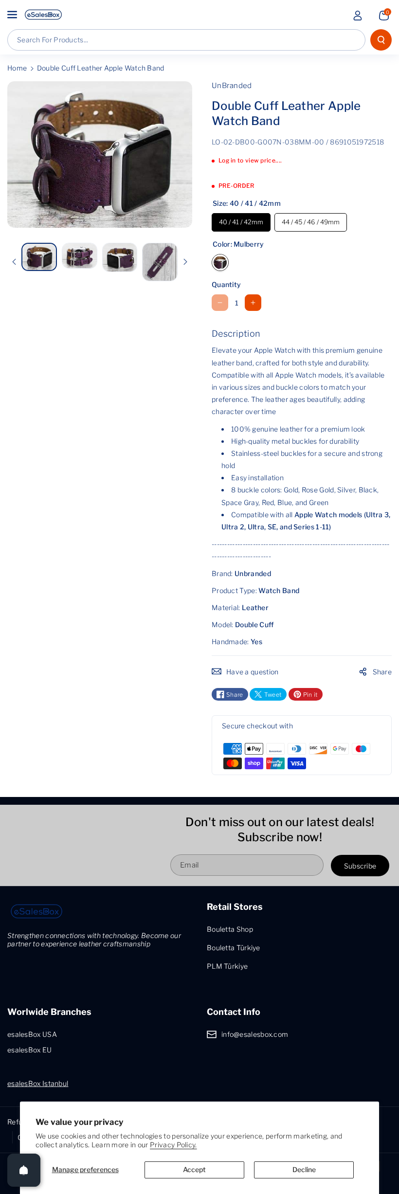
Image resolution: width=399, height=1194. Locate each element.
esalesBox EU (29, 1050)
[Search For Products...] (381, 40)
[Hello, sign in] (357, 15)
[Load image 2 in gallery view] (79, 256)
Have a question (252, 672)
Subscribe (360, 866)
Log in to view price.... (250, 160)
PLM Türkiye (227, 966)
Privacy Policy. (173, 1144)
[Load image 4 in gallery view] (160, 262)
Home (17, 68)
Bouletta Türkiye (233, 947)
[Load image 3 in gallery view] (120, 257)
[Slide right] (185, 262)
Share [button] (382, 672)
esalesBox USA (32, 1034)
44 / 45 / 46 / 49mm (311, 219)
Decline (304, 1169)
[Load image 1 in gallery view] (39, 257)
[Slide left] (14, 262)
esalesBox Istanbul (37, 1083)
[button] (13, 14)
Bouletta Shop (230, 929)
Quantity (226, 284)
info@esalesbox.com (254, 1034)
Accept (194, 1169)
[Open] (23, 1170)
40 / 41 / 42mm (241, 219)
